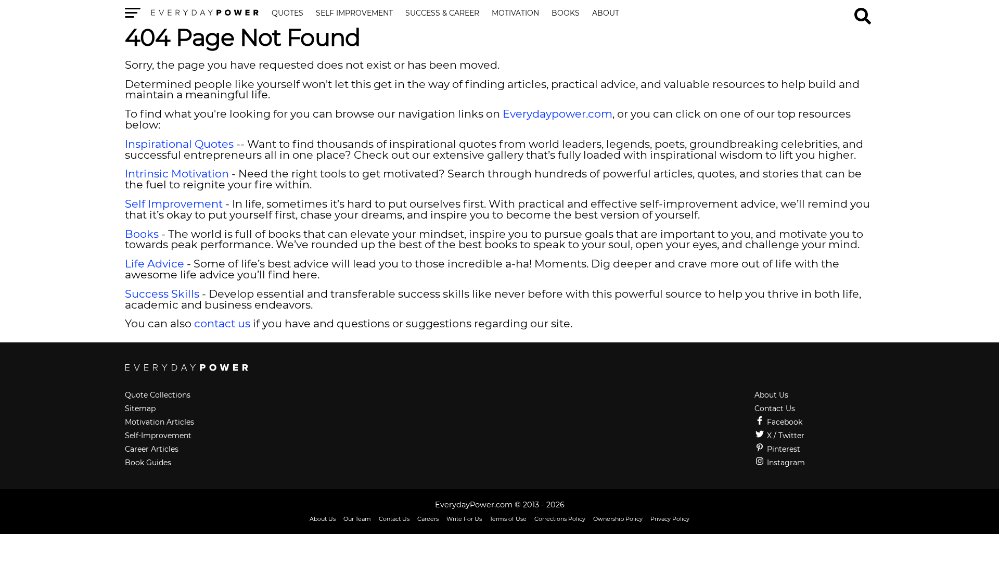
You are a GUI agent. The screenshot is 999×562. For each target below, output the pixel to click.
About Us (771, 395)
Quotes (287, 13)
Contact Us (774, 408)
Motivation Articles (159, 422)
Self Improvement (354, 13)
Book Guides (148, 462)
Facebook (783, 422)
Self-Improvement (158, 435)
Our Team (357, 518)
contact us (222, 323)
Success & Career (442, 13)
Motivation (515, 13)
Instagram (785, 462)
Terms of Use (508, 518)
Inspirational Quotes (179, 143)
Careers (428, 518)
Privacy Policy (669, 518)
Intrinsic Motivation (177, 173)
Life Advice (154, 263)
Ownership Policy (618, 518)
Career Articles (151, 449)
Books (566, 13)
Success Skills (162, 293)
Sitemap (140, 408)
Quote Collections (157, 395)
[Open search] (862, 11)
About (605, 13)
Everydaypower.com (557, 113)
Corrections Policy (559, 518)
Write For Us (464, 518)
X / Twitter (784, 435)
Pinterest (782, 449)
